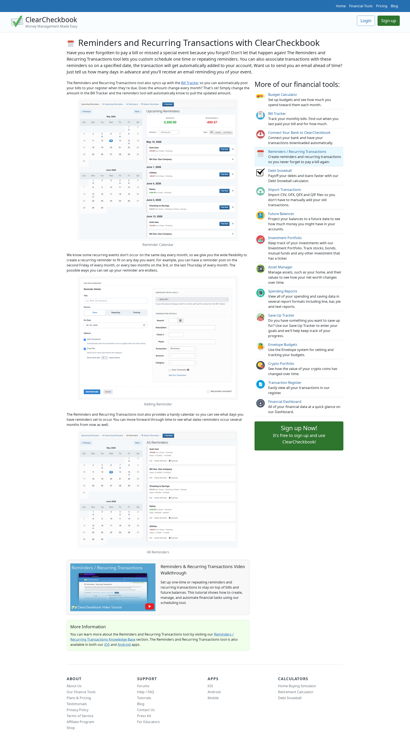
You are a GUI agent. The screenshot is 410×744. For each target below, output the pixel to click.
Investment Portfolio (285, 237)
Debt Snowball (280, 170)
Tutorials (144, 698)
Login (365, 20)
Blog (394, 6)
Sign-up (388, 20)
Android (124, 644)
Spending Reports (282, 291)
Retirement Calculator (295, 692)
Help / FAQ (145, 692)
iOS (107, 644)
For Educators (148, 721)
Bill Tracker (190, 82)
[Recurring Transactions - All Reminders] (158, 489)
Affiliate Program (80, 721)
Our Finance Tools (81, 692)
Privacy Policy (77, 709)
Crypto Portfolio (281, 363)
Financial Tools (361, 6)
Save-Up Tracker (281, 315)
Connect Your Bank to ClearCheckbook (299, 132)
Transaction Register (285, 382)
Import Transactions (284, 189)
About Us (74, 686)
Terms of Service (80, 715)
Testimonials (77, 704)
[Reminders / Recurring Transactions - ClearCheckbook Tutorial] (112, 587)
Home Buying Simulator (297, 686)
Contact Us (146, 709)
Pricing (381, 6)
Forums (143, 686)
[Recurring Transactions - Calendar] (158, 169)
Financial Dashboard (284, 401)
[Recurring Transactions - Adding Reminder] (158, 337)
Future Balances (281, 213)
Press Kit (144, 715)
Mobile (213, 698)
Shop (71, 727)
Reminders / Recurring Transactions (297, 151)
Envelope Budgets (282, 344)
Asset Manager (280, 267)
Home (341, 6)
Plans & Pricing (79, 698)
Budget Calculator (282, 94)
